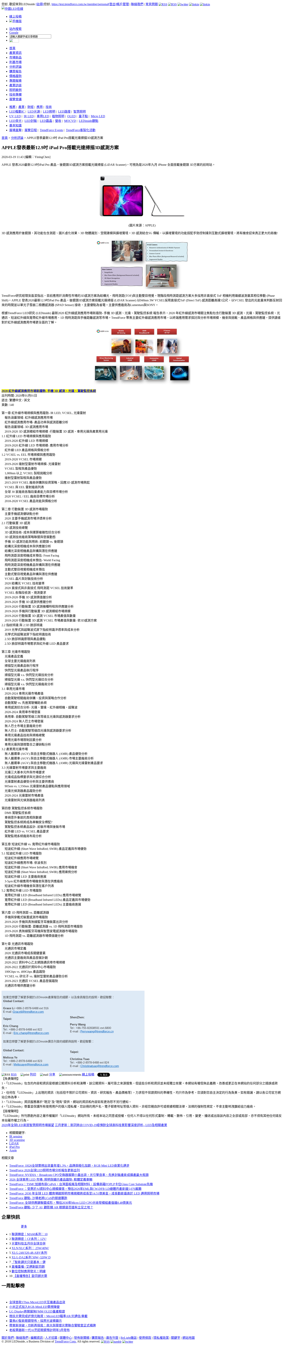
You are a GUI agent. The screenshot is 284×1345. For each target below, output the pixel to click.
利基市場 (15, 62)
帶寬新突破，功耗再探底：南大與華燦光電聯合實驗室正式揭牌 (52, 1325)
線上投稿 (15, 16)
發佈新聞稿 (81, 1337)
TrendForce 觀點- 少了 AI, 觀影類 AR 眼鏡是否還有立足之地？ (51, 1207)
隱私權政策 (161, 1337)
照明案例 (15, 90)
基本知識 (15, 125)
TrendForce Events (51, 130)
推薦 (12, 107)
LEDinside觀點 (88, 120)
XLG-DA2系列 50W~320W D (31, 1257)
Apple (13, 1150)
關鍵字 (175, 1337)
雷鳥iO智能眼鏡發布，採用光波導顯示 (35, 1320)
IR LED (29, 116)
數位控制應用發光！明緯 (29, 1271)
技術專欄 (15, 94)
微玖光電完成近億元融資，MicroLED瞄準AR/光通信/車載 (48, 1316)
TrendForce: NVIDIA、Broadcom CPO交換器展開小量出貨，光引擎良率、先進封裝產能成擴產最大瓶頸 (79, 1175)
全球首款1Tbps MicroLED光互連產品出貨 (37, 1302)
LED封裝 (31, 120)
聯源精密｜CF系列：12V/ (29, 1238)
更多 (24, 1226)
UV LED (15, 116)
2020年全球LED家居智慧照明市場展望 (28, 1125)
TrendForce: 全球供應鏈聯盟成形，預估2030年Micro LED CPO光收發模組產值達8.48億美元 (70, 1202)
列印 (33, 1074)
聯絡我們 (137, 4)
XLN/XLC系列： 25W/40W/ (30, 1248)
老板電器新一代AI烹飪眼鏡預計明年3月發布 (39, 1330)
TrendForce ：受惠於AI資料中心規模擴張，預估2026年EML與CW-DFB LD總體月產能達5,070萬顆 (75, 1188)
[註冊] (40, 4)
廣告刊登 (112, 1337)
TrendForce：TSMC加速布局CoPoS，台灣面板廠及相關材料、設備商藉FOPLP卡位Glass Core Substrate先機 (81, 1184)
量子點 (83, 116)
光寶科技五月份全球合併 (29, 1243)
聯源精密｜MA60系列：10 (30, 1234)
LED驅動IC (17, 111)
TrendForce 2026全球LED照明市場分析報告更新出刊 (44, 1170)
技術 (49, 107)
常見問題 (151, 4)
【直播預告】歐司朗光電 (30, 1276)
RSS (14, 1074)
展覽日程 (31, 130)
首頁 (12, 48)
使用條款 (145, 1337)
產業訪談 (15, 85)
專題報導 (15, 80)
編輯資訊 (37, 1337)
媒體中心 (66, 1337)
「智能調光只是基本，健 (29, 1262)
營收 (58, 120)
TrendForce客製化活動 (80, 130)
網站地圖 (188, 1337)
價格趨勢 (15, 76)
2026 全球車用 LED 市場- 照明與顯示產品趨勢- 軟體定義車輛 (50, 1179)
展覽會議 (15, 99)
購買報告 (15, 71)
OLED (71, 116)
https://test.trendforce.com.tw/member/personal (80, 4)
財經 (30, 107)
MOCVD (70, 120)
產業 (21, 107)
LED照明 (49, 111)
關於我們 (8, 1337)
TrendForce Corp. (66, 1341)
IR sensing (15, 1136)
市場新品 (15, 57)
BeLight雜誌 (129, 1337)
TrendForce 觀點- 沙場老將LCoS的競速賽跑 (38, 1198)
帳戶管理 (122, 4)
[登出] (112, 4)
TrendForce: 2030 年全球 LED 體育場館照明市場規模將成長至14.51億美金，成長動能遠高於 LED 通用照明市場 (84, 1193)
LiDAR (14, 1143)
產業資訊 (15, 52)
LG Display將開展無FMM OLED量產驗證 (37, 1311)
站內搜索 (15, 29)
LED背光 (15, 120)
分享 (52, 1074)
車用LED (43, 116)
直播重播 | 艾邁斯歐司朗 (28, 1266)
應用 (40, 107)
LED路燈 (64, 111)
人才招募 (51, 1337)
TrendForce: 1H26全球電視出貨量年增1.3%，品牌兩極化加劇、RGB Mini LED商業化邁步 (69, 1165)
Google (13, 32)
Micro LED (98, 116)
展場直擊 (15, 130)
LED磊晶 (46, 120)
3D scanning (17, 1140)
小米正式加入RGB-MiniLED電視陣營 (34, 1306)
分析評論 (15, 66)
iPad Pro (14, 1147)
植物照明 (58, 116)
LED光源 (34, 111)
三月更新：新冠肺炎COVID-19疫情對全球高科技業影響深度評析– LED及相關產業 (111, 1125)
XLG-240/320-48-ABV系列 (29, 1252)
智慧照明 (79, 111)
